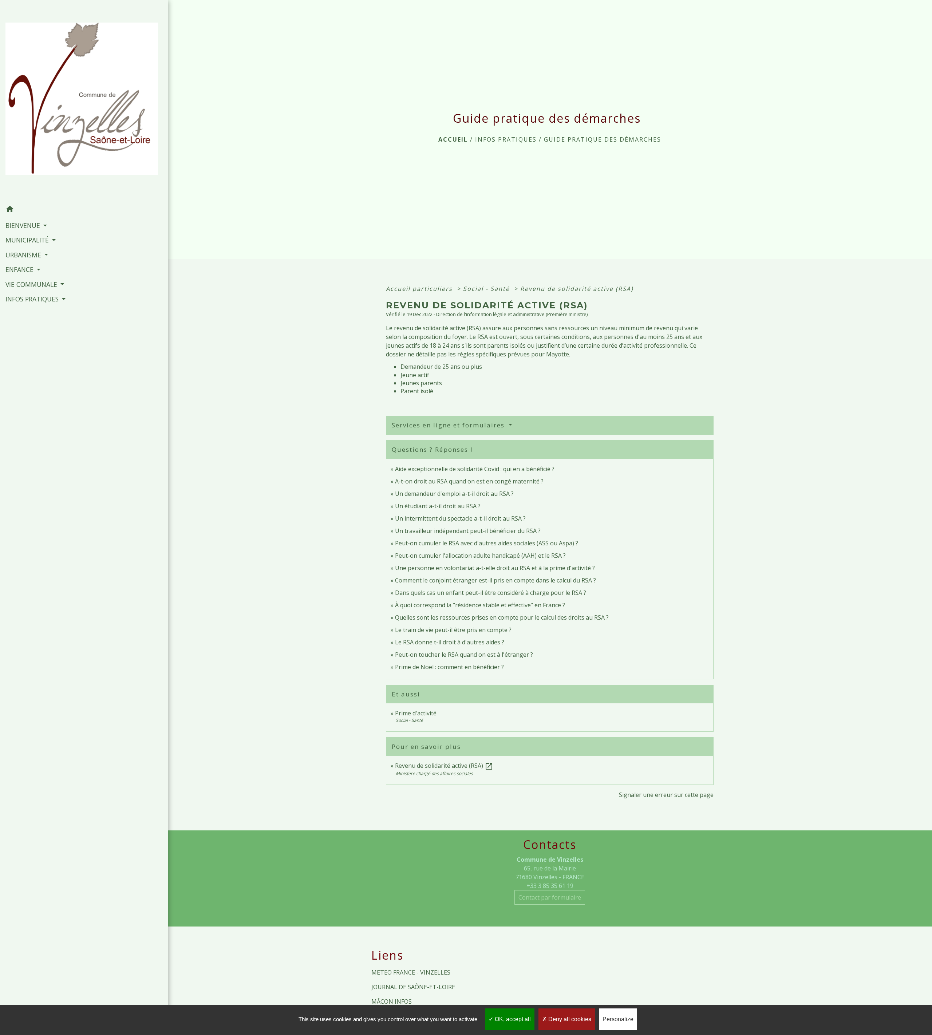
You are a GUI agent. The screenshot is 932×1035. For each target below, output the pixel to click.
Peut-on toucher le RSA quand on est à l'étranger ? (464, 655)
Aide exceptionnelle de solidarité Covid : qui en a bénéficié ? (474, 469)
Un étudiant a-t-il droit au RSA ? (438, 506)
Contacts (549, 845)
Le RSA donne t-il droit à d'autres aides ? (449, 642)
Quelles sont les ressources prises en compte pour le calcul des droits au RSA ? (502, 617)
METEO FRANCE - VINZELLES (410, 972)
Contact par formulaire (549, 897)
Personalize (618, 1019)
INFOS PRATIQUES (506, 139)
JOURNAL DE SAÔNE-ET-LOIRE (413, 987)
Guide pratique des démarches (602, 139)
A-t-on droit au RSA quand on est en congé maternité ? (469, 481)
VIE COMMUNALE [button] (32, 284)
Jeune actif (414, 375)
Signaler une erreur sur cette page (666, 795)
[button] (83, 210)
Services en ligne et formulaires (449, 425)
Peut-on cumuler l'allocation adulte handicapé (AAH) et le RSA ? (480, 556)
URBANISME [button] (24, 254)
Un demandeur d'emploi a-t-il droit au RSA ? (454, 494)
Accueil (453, 139)
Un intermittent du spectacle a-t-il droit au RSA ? (460, 518)
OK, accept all (512, 1019)
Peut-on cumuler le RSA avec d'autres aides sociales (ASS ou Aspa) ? (486, 543)
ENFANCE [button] (20, 269)
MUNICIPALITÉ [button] (28, 240)
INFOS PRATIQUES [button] (32, 299)
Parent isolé (416, 391)
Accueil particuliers (420, 289)
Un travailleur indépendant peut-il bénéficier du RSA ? (468, 531)
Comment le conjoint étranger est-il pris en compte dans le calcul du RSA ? (495, 580)
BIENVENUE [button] (23, 225)
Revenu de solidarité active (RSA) (576, 289)
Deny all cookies (569, 1019)
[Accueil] (83, 101)
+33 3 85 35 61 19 (549, 886)
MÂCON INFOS (391, 1002)
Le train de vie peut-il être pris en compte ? (453, 630)
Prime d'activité (416, 713)
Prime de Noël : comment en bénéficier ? (449, 667)
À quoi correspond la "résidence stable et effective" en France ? (480, 605)
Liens (387, 955)
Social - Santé (487, 289)
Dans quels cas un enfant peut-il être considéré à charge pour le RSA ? (490, 593)
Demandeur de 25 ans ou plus (441, 367)
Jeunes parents (421, 383)
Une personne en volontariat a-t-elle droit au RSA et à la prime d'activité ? (495, 568)
